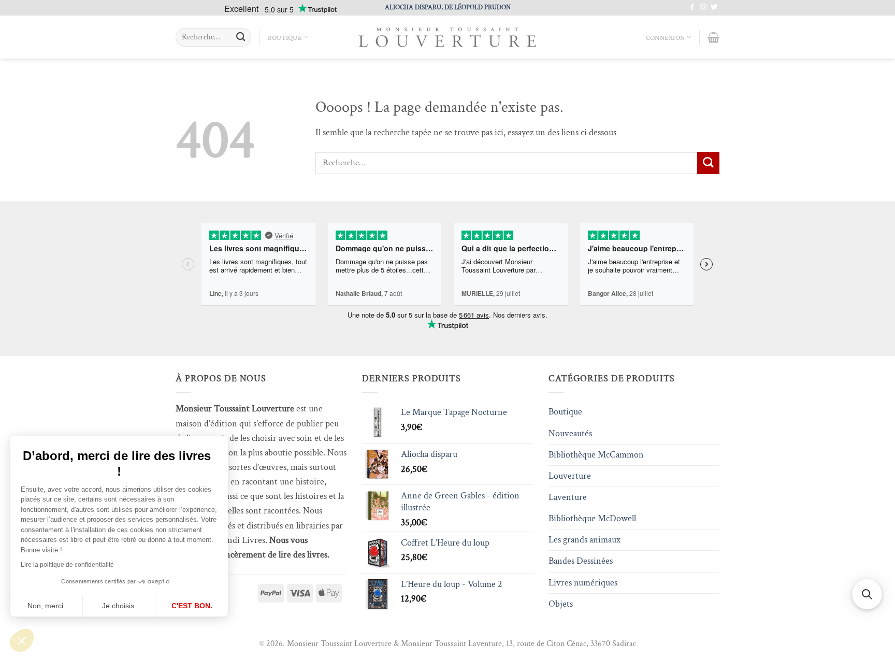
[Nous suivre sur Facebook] (692, 7)
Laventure (567, 497)
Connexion (665, 37)
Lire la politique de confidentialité (67, 564)
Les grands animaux (584, 540)
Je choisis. (119, 606)
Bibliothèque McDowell (592, 518)
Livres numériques (582, 583)
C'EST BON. (191, 606)
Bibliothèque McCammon (596, 455)
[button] (21, 640)
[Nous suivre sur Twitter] (714, 7)
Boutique (285, 37)
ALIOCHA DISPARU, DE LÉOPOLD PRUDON (448, 7)
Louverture (569, 476)
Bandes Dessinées (580, 561)
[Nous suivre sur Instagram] (703, 7)
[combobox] (213, 37)
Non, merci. (46, 606)
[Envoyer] (240, 37)
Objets (560, 604)
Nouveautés (570, 433)
